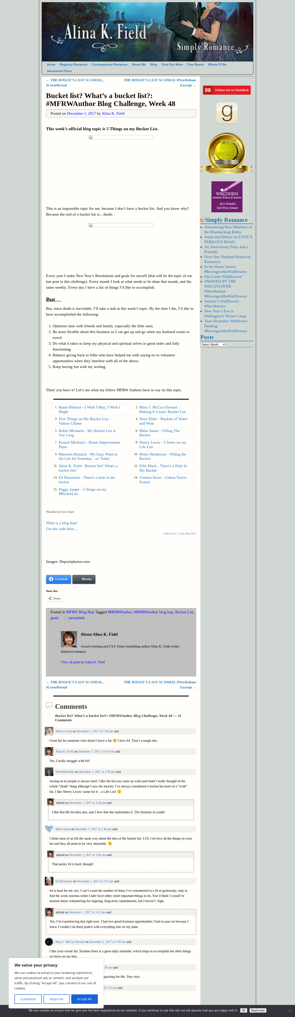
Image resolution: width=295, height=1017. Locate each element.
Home (51, 64)
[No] (289, 1011)
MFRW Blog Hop (80, 612)
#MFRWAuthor (120, 612)
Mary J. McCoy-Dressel (70, 941)
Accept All (84, 999)
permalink (77, 618)
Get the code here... (61, 529)
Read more (258, 1010)
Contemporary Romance (109, 64)
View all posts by (83, 662)
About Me (139, 64)
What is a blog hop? (62, 523)
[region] (56, 983)
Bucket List (184, 612)
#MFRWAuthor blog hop (153, 612)
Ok (244, 1010)
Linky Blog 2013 (187, 533)
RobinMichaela (65, 771)
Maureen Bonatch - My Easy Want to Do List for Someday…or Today (88, 456)
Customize (28, 999)
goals (55, 618)
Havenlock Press (59, 71)
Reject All (56, 999)
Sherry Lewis (64, 731)
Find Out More (172, 64)
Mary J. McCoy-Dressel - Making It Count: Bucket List (162, 409)
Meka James (63, 829)
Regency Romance (73, 64)
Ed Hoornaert (64, 881)
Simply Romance (226, 220)
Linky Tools (170, 533)
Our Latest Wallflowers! (223, 276)
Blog (154, 64)
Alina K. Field (64, 751)
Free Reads (195, 64)
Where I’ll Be (217, 64)
